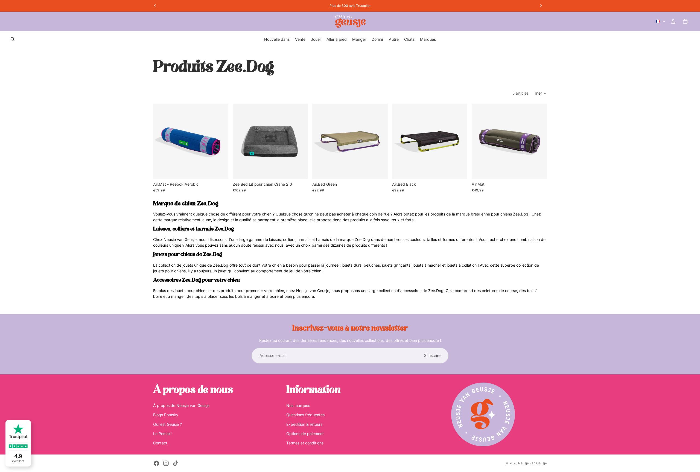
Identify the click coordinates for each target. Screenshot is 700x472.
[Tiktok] (175, 463)
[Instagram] (166, 463)
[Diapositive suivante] (220, 141)
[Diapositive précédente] (161, 141)
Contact (160, 443)
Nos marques (298, 405)
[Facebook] (156, 463)
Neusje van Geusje (532, 463)
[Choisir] (220, 171)
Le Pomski (162, 433)
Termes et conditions (304, 443)
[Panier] (685, 21)
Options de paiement (305, 433)
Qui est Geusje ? (167, 424)
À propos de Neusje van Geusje (181, 405)
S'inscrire (432, 355)
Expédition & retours (304, 424)
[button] (540, 93)
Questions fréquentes (305, 414)
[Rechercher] (13, 39)
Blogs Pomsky (165, 414)
